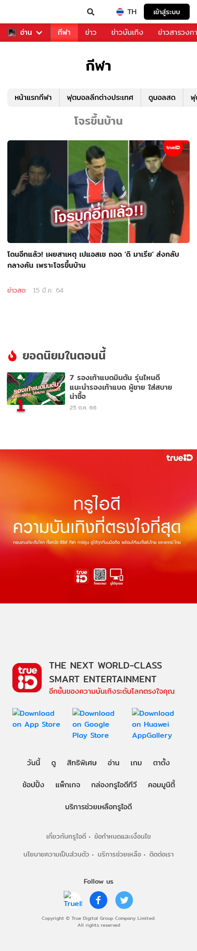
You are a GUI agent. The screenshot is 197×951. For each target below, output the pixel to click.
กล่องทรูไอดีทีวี (114, 785)
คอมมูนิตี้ (161, 785)
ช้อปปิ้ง (33, 785)
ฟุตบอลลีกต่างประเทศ (100, 97)
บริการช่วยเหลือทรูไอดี (98, 807)
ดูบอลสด (161, 97)
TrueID (25, 11)
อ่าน (26, 32)
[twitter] (124, 900)
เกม (136, 763)
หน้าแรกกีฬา (33, 97)
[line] (73, 900)
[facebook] (98, 900)
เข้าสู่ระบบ (166, 11)
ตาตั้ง (161, 763)
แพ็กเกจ (67, 785)
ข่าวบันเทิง (127, 32)
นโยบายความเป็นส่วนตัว (56, 854)
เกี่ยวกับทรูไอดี (66, 836)
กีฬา (64, 32)
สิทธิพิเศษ (82, 763)
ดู (53, 763)
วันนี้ (33, 763)
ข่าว (91, 32)
